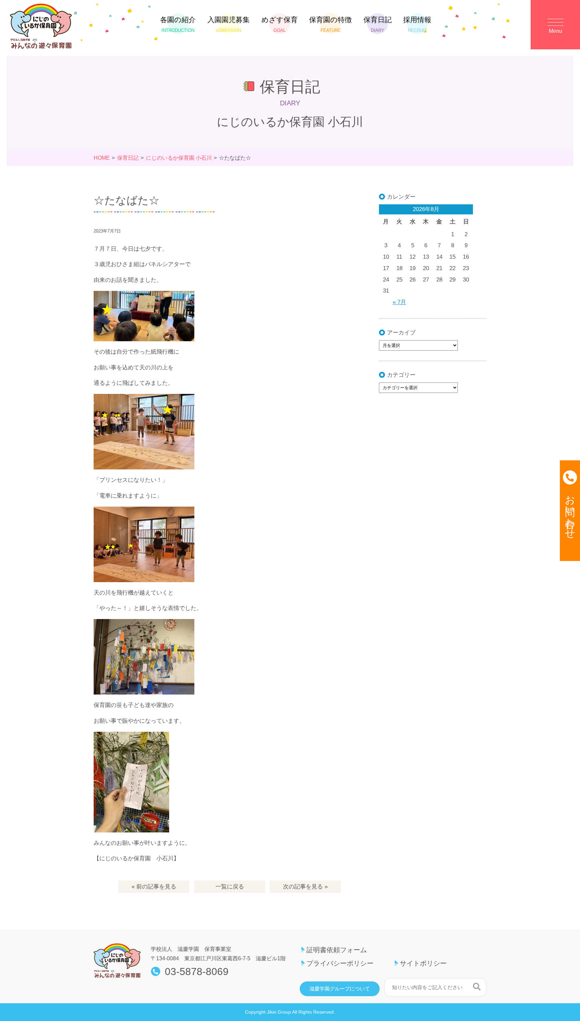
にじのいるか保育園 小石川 (179, 158)
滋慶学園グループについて (339, 988)
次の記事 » (305, 886)
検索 (477, 986)
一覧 (229, 886)
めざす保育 (279, 24)
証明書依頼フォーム (336, 950)
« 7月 (399, 302)
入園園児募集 (228, 24)
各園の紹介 (178, 24)
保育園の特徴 (330, 24)
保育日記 (378, 24)
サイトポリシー (423, 963)
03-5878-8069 (197, 972)
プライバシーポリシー (340, 963)
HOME (102, 158)
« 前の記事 (154, 886)
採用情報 (417, 24)
